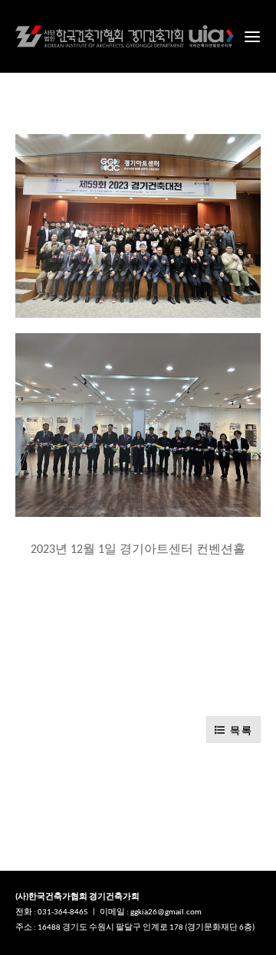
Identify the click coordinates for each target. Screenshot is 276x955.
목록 (239, 730)
